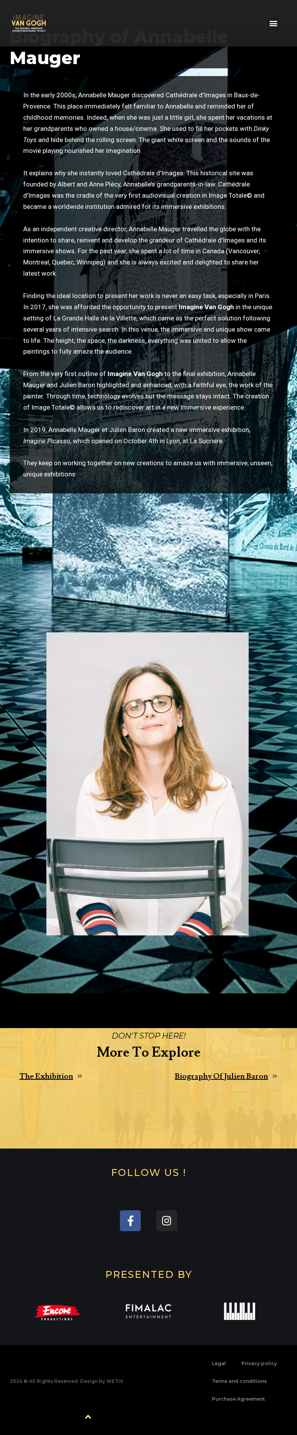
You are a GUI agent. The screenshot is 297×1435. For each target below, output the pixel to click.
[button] (273, 23)
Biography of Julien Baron (221, 1076)
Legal (219, 1363)
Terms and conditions (239, 1381)
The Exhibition (46, 1076)
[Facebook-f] (130, 1220)
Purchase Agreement (238, 1399)
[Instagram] (166, 1220)
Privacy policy (259, 1363)
